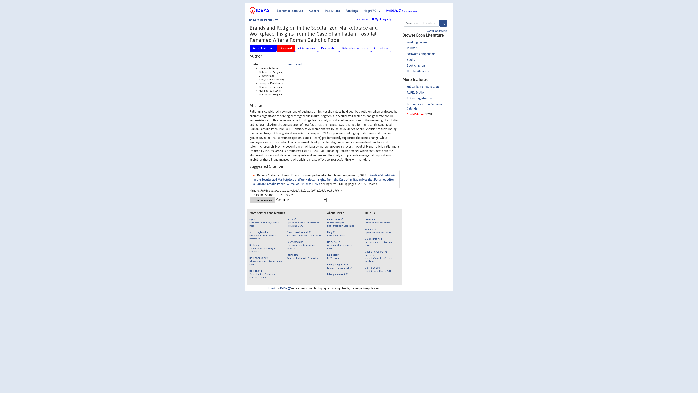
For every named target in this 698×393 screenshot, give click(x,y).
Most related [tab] (328, 48)
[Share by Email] (272, 20)
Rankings (352, 10)
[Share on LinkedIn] (269, 20)
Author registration (419, 98)
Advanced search (437, 30)
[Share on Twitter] (258, 20)
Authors (314, 10)
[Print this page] (276, 20)
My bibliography (383, 19)
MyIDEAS (402, 10)
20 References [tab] (306, 48)
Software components (421, 53)
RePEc (284, 288)
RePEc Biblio (415, 92)
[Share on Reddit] (265, 20)
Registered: (294, 64)
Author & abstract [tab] (263, 48)
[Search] (443, 23)
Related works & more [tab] (355, 48)
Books (411, 59)
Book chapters (416, 65)
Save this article (363, 20)
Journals (412, 48)
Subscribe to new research (424, 86)
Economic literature (290, 10)
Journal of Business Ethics (303, 184)
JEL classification (418, 71)
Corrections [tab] (381, 48)
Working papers (417, 42)
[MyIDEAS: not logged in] (396, 19)
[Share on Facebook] (261, 20)
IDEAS (271, 288)
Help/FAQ (370, 10)
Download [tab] (286, 48)
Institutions (332, 10)
